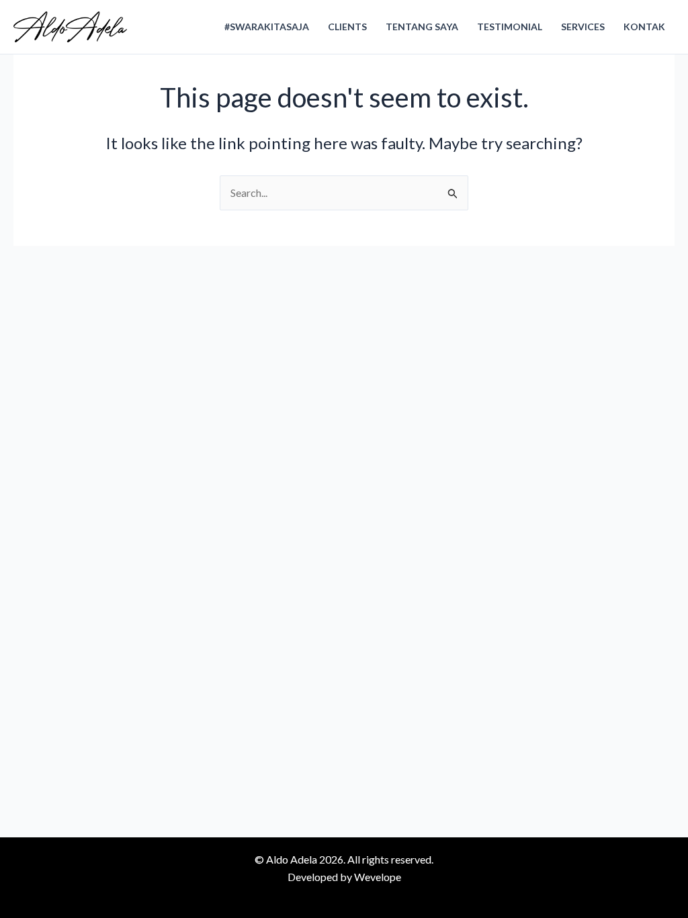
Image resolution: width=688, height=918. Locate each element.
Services (583, 26)
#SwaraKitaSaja (266, 26)
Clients (347, 26)
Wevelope (377, 876)
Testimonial (509, 26)
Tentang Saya (422, 26)
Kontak (644, 26)
